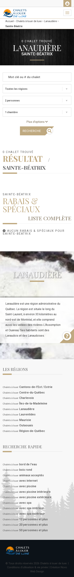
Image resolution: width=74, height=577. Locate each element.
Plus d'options (35, 122)
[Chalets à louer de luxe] (14, 11)
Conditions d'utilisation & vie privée (27, 567)
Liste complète (49, 218)
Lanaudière (50, 21)
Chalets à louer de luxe (29, 21)
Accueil (9, 21)
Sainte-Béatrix (13, 26)
